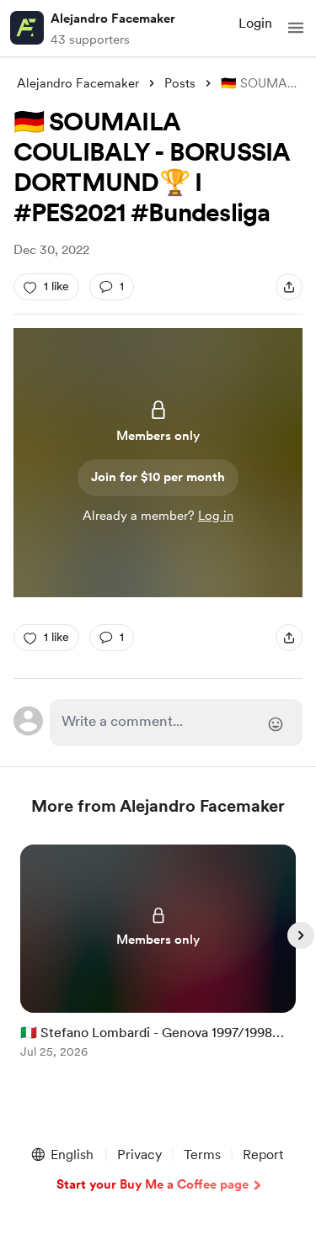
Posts (179, 83)
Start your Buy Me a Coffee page (152, 1184)
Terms (202, 1155)
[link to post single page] (158, 954)
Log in (215, 515)
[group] (158, 961)
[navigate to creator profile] (27, 28)
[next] (300, 935)
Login (255, 23)
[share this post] (289, 286)
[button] (296, 28)
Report (263, 1155)
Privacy (139, 1155)
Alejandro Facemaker (113, 18)
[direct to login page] (176, 722)
